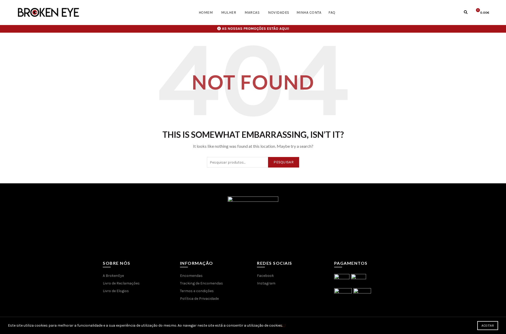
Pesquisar (284, 162)
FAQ (331, 12)
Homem (206, 12)
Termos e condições (197, 291)
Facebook (265, 275)
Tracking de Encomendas (201, 283)
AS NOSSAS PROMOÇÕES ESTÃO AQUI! (255, 28)
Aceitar (487, 325)
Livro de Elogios (116, 291)
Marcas (252, 12)
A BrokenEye (113, 275)
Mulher (228, 12)
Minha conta (309, 12)
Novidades (278, 12)
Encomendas (191, 275)
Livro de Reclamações (121, 283)
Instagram (266, 283)
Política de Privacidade (199, 298)
